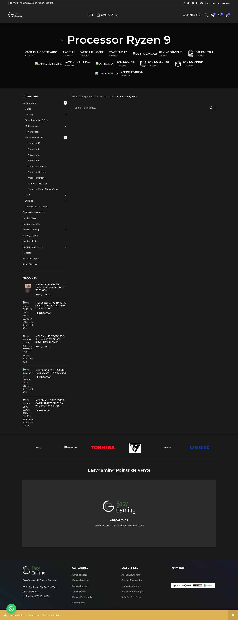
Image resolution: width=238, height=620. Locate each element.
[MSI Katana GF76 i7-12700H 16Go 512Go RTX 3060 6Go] (28, 289)
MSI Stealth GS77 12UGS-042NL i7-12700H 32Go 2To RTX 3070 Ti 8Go (50, 403)
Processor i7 (33, 154)
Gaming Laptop (30, 235)
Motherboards (32, 126)
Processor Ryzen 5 (36, 172)
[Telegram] (201, 3)
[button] (11, 609)
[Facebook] (184, 3)
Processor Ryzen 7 (36, 177)
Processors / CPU (34, 137)
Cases (28, 108)
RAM (27, 195)
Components (29, 102)
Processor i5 (33, 149)
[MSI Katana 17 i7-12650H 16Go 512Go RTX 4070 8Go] (28, 381)
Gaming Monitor (31, 241)
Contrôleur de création (34, 212)
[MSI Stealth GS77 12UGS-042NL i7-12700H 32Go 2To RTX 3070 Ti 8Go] (28, 413)
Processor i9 (33, 160)
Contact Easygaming (131, 580)
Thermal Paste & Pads (36, 206)
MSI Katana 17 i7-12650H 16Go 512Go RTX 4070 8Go (50, 371)
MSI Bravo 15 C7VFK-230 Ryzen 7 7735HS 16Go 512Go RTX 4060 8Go (49, 339)
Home (75, 96)
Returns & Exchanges (132, 591)
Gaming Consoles (31, 223)
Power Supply (32, 131)
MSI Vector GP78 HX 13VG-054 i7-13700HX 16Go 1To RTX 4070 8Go (51, 305)
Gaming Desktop (31, 229)
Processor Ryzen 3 (36, 166)
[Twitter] (188, 3)
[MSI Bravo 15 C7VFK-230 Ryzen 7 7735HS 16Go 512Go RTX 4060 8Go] (28, 349)
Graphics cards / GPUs (36, 120)
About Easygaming (130, 574)
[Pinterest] (193, 3)
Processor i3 (33, 143)
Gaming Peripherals (32, 246)
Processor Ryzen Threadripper (42, 189)
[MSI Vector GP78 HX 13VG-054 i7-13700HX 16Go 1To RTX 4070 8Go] (28, 315)
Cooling (29, 114)
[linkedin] (197, 3)
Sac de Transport (31, 258)
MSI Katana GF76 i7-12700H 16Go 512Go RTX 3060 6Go (49, 287)
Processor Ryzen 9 (37, 183)
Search (211, 107)
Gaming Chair (29, 218)
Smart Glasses (30, 264)
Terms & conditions (131, 585)
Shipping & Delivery (131, 597)
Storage (29, 200)
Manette (27, 252)
